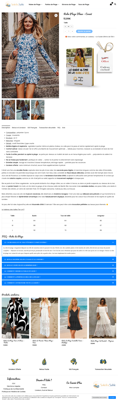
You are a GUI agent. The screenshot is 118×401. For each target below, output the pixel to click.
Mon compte (74, 387)
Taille (66, 23)
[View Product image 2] (23, 110)
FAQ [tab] (58, 128)
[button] (41, 4)
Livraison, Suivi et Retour (44, 390)
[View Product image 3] (37, 110)
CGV (13, 383)
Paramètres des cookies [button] (100, 397)
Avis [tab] (63, 128)
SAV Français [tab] (32, 128)
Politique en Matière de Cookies (13, 391)
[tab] (59, 242)
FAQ (43, 385)
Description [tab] (6, 128)
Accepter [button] (112, 397)
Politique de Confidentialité (13, 389)
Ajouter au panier (84, 31)
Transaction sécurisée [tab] (47, 128)
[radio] (65, 26)
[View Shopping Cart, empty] (111, 4)
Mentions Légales (13, 386)
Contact (44, 387)
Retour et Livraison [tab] (19, 128)
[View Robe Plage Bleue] (8, 110)
